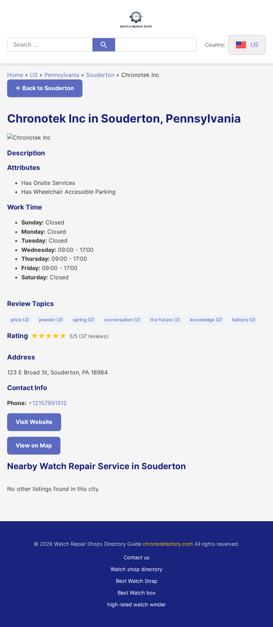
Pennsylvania (61, 74)
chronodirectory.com (168, 544)
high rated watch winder (136, 604)
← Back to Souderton (45, 88)
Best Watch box (137, 593)
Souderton (100, 74)
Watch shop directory (136, 569)
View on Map (34, 445)
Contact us (137, 557)
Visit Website (34, 421)
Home (15, 74)
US (34, 74)
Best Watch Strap (136, 581)
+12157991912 (47, 402)
